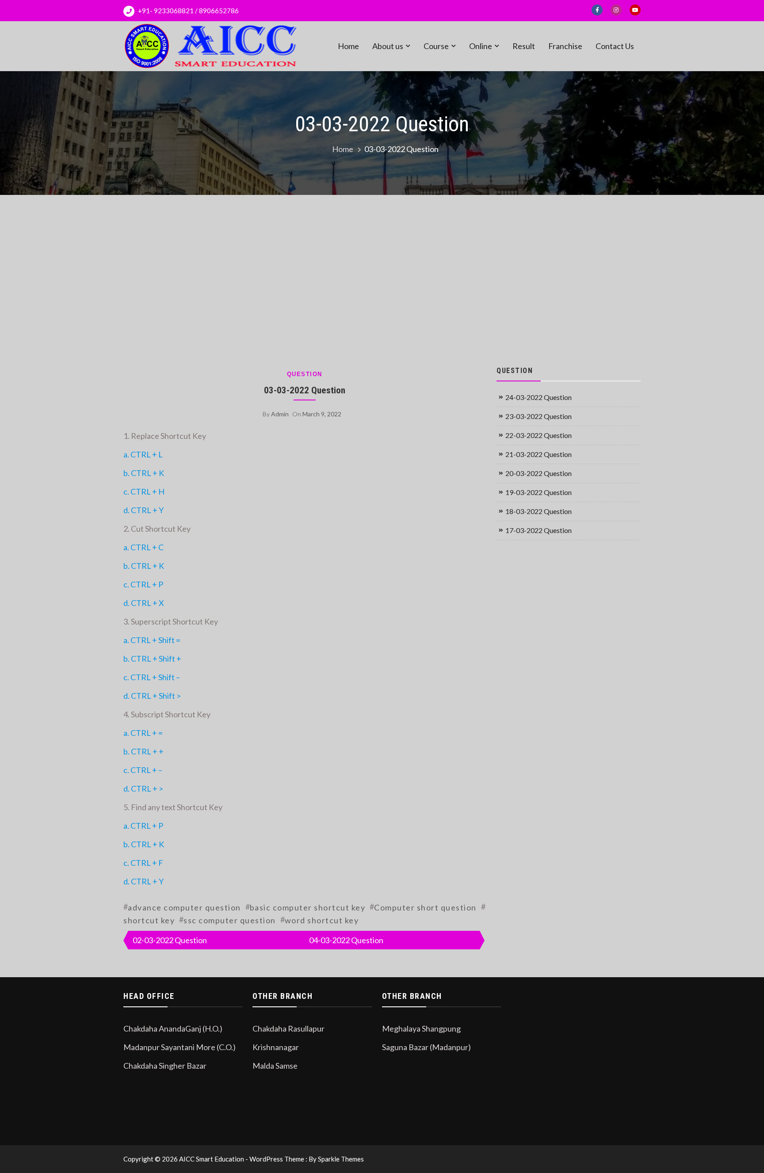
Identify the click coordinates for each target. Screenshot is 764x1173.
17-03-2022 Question (538, 530)
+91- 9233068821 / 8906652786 (188, 11)
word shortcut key (322, 920)
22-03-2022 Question (538, 435)
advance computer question (184, 907)
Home (348, 46)
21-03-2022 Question (538, 454)
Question (304, 374)
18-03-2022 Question (538, 511)
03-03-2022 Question (304, 390)
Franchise (565, 46)
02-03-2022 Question (170, 940)
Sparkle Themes (341, 1159)
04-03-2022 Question (346, 940)
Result (523, 46)
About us (387, 46)
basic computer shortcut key (308, 907)
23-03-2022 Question (538, 416)
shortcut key (149, 920)
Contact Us (615, 46)
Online (480, 46)
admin (280, 414)
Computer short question (425, 907)
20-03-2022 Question (538, 473)
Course (436, 46)
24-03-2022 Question (538, 397)
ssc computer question (229, 920)
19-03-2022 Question (538, 492)
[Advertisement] (382, 279)
